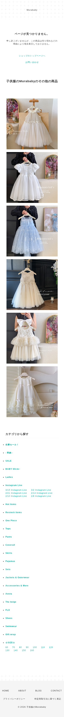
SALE (8, 461)
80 (20, 647)
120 (51, 647)
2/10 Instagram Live (16, 496)
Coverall (10, 545)
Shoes (8, 618)
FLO (7, 610)
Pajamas (10, 561)
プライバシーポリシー (14, 699)
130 (7, 650)
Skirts (8, 553)
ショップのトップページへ (32, 56)
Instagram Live (13, 485)
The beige (10, 602)
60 (6, 647)
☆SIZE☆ (10, 642)
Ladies (9, 477)
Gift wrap (10, 634)
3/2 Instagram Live (41, 490)
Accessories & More (17, 585)
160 (32, 650)
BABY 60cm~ (12, 469)
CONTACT (56, 691)
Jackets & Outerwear (17, 577)
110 (43, 647)
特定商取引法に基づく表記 (47, 699)
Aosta (8, 594)
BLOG (38, 691)
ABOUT (22, 691)
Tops (8, 528)
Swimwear (11, 626)
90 (27, 647)
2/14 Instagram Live (42, 493)
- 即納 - (9, 453)
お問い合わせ (32, 62)
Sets (8, 569)
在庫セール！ (12, 444)
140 (16, 650)
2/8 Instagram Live (41, 496)
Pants (8, 537)
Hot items (10, 504)
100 (35, 647)
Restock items (13, 512)
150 (24, 650)
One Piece (11, 520)
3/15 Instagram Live (16, 490)
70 (13, 647)
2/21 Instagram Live (16, 493)
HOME (5, 691)
